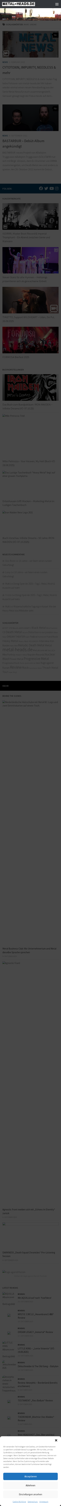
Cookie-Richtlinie (19, 1501)
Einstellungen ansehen (30, 1494)
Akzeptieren (30, 1476)
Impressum (43, 1501)
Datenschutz (33, 1501)
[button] (56, 1440)
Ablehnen (30, 1485)
